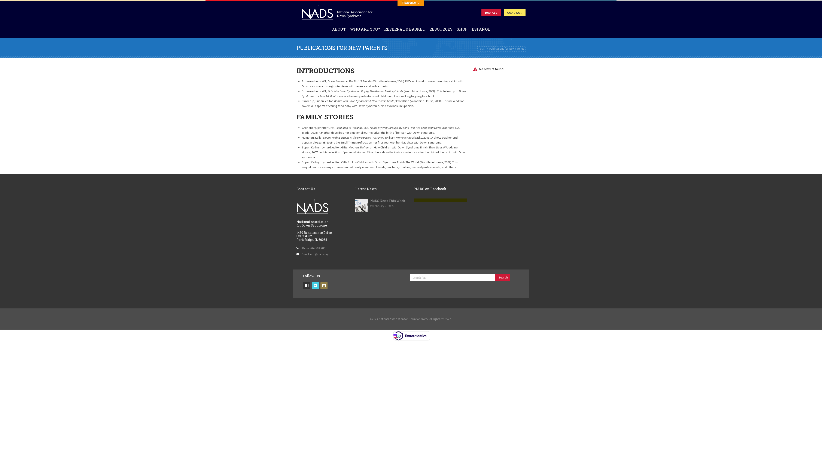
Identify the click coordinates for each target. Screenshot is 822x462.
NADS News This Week (387, 201)
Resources (441, 29)
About (339, 29)
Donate (491, 13)
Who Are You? (365, 29)
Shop (462, 29)
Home (481, 48)
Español (481, 29)
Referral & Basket (404, 29)
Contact (514, 13)
